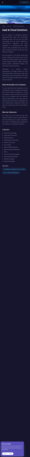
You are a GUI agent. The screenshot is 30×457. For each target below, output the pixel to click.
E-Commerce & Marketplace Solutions (14, 169)
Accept (5, 453)
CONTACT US (25, 2)
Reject (10, 453)
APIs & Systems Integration (11, 172)
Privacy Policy (5, 449)
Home (3, 26)
